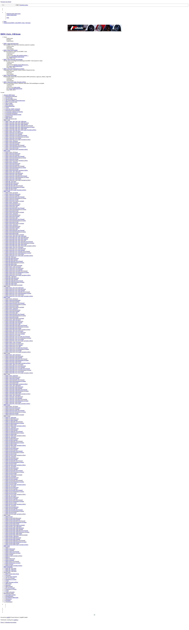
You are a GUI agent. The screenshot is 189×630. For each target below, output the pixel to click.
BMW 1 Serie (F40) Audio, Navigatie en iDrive (15, 82)
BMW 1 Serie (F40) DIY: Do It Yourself (13, 59)
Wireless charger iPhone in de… (21, 64)
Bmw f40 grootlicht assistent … (21, 55)
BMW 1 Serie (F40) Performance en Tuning (14, 68)
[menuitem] (13, 13)
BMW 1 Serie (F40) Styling (10, 75)
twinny (10, 66)
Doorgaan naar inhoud (6, 1)
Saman (10, 88)
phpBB (8, 617)
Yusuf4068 (11, 56)
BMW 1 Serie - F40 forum (10, 34)
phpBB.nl (16, 620)
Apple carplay (17, 87)
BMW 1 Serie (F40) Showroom (11, 43)
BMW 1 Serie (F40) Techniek (10, 50)
